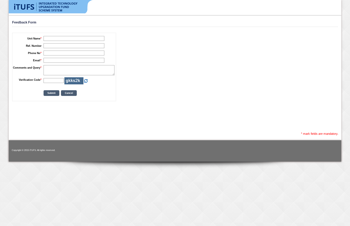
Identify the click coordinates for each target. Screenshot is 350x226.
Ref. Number (34, 45)
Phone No (34, 53)
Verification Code (29, 79)
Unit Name (33, 38)
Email (36, 60)
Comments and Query (26, 67)
